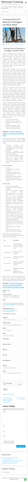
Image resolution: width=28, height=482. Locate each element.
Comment (5, 411)
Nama (5, 328)
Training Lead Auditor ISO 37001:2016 (10, 461)
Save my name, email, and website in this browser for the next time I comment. (9, 442)
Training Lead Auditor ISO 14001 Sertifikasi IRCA (12, 460)
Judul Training (7, 322)
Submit (5, 389)
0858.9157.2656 (10, 311)
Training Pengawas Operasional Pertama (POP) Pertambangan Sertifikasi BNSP (13, 285)
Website (5, 365)
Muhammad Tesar (14, 479)
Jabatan (5, 349)
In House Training (10, 304)
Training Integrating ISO (7, 459)
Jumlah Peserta (7, 344)
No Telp (5, 355)
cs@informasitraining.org (11, 310)
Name (4, 426)
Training (5, 317)
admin (7, 44)
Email (4, 333)
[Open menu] (25, 2)
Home (2, 7)
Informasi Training (12, 1)
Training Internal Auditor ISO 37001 (9, 463)
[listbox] (14, 319)
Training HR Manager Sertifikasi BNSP (10, 457)
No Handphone (7, 360)
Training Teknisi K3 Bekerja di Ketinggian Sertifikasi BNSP (13, 133)
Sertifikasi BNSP (7, 28)
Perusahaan (6, 339)
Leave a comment (20, 44)
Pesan (5, 371)
